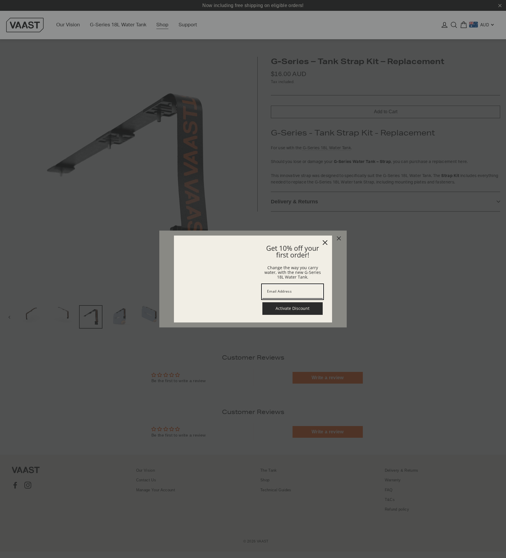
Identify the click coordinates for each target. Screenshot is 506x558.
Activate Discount (293, 308)
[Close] (325, 243)
